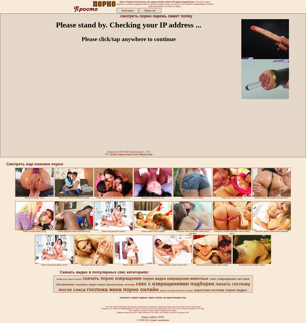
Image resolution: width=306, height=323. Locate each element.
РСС (161, 317)
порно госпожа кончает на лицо (176, 290)
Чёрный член (146, 154)
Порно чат (150, 10)
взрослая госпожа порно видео (220, 290)
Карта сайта (149, 317)
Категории (128, 10)
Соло (135, 154)
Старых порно (125, 154)
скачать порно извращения (112, 278)
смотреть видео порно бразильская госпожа (105, 284)
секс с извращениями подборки (175, 283)
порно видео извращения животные (175, 279)
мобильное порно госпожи (69, 279)
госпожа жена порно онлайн (123, 289)
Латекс (113, 154)
